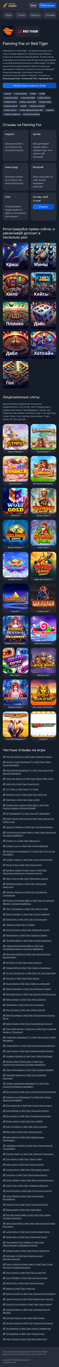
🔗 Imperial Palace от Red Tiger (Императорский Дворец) (26, 1311)
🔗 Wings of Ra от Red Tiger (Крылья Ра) (22, 864)
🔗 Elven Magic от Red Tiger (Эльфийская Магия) (27, 1116)
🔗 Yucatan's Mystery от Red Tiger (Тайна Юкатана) (27, 1056)
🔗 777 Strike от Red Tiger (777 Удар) (21, 789)
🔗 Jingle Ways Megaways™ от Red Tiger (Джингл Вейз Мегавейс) (29, 1039)
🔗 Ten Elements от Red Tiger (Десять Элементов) (27, 1328)
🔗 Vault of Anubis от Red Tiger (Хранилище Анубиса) (29, 1293)
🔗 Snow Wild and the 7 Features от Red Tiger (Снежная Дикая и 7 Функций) (29, 1030)
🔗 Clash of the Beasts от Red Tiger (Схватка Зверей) (28, 1069)
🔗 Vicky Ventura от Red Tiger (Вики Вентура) (25, 1339)
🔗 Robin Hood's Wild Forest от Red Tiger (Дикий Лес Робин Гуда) (28, 820)
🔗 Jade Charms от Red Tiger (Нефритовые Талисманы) (23, 1139)
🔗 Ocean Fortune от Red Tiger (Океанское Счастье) (28, 1299)
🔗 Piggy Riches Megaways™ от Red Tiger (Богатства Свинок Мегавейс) (28, 772)
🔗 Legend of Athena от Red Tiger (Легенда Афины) (28, 827)
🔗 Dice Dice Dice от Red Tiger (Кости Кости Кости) (27, 1190)
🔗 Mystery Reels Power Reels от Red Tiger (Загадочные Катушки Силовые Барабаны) (24, 1063)
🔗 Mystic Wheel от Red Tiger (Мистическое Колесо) (28, 1180)
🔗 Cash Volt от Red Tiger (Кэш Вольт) (21, 784)
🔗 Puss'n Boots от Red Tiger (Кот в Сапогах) (24, 1272)
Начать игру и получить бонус (29, 85)
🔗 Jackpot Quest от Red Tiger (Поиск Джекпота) (26, 1250)
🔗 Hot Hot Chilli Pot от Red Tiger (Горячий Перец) (27, 756)
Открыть (43, 206)
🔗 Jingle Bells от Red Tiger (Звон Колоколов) (25, 919)
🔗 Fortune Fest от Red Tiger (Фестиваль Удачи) (26, 1169)
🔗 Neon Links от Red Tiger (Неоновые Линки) (25, 878)
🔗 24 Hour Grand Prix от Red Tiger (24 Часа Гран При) (29, 973)
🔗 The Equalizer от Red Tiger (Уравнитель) (24, 1333)
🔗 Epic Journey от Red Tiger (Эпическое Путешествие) (29, 1091)
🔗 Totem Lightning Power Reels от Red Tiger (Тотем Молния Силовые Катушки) (28, 1266)
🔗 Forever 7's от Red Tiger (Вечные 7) (21, 840)
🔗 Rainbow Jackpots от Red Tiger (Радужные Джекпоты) (24, 885)
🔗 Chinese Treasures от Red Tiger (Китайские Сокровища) (25, 894)
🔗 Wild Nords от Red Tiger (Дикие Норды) (23, 1283)
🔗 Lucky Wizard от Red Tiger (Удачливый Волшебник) (23, 1198)
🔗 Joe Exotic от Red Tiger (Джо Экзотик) (22, 962)
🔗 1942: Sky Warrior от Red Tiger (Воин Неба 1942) (28, 778)
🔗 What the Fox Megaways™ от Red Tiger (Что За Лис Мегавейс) (29, 853)
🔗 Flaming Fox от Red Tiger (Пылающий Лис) (25, 1204)
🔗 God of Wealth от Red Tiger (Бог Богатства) (25, 1278)
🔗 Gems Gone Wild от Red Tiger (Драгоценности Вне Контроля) (29, 1225)
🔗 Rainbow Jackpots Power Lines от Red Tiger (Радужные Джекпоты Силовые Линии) (25, 872)
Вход (33, 5)
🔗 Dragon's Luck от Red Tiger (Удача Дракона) (25, 846)
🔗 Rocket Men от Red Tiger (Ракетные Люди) (25, 1237)
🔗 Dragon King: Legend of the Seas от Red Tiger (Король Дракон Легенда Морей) (26, 807)
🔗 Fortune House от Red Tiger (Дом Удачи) (24, 1318)
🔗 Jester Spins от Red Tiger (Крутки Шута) (23, 1164)
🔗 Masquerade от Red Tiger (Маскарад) (22, 1209)
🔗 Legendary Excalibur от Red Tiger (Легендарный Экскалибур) (28, 1147)
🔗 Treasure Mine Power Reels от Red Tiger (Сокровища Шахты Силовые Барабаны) (23, 947)
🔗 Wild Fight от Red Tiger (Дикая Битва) (22, 1131)
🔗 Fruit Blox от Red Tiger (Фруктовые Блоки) (25, 1175)
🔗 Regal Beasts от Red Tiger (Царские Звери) (25, 935)
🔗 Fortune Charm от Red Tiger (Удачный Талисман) (28, 1154)
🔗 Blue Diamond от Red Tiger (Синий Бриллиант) (27, 1105)
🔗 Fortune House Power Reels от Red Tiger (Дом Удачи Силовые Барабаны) (29, 834)
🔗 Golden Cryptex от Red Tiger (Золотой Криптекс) (28, 859)
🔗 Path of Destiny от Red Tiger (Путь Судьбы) (25, 1126)
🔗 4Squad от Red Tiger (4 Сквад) (19, 924)
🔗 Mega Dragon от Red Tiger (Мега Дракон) (24, 999)
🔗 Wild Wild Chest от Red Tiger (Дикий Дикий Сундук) (29, 994)
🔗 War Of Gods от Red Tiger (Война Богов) (24, 1010)
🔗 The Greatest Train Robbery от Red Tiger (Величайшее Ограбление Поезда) (23, 1244)
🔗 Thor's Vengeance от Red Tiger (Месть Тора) (25, 908)
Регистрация (47, 5)
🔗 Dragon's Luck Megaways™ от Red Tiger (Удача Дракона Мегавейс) (27, 1099)
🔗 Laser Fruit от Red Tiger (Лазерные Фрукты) (25, 1185)
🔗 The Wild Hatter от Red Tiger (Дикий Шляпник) (27, 940)
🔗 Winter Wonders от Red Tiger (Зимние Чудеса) (27, 988)
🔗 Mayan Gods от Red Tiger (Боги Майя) (23, 1121)
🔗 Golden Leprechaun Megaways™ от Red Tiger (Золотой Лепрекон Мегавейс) (26, 1085)
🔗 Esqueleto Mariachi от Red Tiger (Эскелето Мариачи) (24, 1077)
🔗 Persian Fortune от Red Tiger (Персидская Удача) (28, 1323)
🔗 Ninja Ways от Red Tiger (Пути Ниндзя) (23, 1004)
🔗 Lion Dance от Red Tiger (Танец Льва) (22, 1159)
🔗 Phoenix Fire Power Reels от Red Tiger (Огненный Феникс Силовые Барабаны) (28, 902)
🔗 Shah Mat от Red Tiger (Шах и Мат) (21, 799)
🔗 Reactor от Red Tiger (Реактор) (19, 1288)
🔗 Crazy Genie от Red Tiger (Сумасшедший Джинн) (28, 1051)
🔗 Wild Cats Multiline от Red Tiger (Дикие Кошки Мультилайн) (27, 956)
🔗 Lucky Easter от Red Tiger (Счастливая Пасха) (26, 1231)
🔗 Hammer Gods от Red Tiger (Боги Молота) (25, 794)
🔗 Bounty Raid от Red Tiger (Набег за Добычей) (26, 983)
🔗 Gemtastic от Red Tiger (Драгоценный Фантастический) (23, 1257)
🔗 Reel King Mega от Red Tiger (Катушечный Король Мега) (29, 1017)
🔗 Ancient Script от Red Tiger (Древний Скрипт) (26, 930)
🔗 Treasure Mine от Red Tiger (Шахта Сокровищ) (27, 967)
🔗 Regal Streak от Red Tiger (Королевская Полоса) (27, 1023)
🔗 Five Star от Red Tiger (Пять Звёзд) (21, 978)
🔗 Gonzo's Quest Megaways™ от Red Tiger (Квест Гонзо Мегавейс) (27, 763)
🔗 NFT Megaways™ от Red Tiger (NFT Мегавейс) (26, 813)
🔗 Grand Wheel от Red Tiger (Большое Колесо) (26, 1110)
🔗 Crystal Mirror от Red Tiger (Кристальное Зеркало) (29, 1045)
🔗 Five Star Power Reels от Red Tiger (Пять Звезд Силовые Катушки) (27, 1217)
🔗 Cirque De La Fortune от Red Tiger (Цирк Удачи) (27, 1304)
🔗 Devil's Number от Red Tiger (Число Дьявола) (26, 914)
